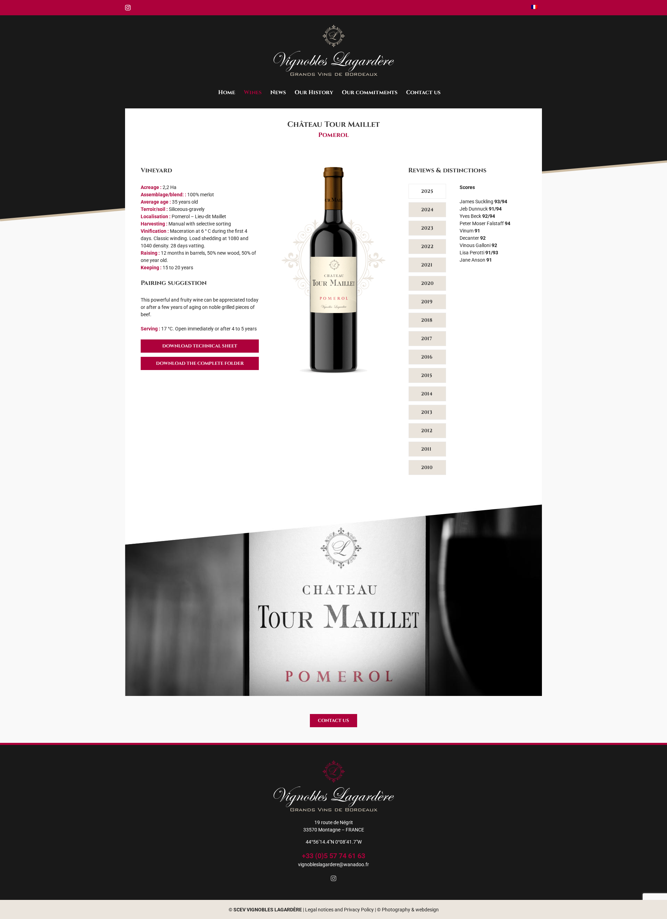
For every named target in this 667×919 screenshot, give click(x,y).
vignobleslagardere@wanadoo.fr (333, 864)
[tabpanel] (493, 331)
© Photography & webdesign (408, 909)
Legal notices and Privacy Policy (339, 909)
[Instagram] (333, 878)
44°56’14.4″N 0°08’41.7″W (334, 842)
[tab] (427, 191)
